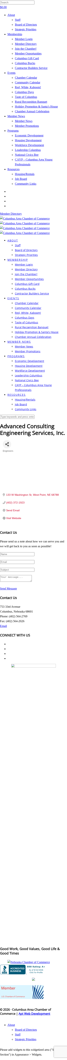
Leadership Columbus (28, 150)
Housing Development (28, 140)
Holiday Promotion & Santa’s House (36, 106)
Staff (17, 19)
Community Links (25, 183)
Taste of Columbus (26, 96)
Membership (14, 34)
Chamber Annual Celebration (32, 111)
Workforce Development (29, 145)
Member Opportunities (28, 53)
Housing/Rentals (24, 174)
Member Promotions (27, 125)
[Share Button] (7, 444)
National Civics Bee (27, 154)
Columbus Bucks (25, 63)
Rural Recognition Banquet (31, 101)
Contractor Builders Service (31, 68)
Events (11, 72)
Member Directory (26, 43)
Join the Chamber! (25, 48)
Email (3, 626)
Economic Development (29, 135)
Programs (13, 130)
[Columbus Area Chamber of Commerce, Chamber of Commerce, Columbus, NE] (23, 969)
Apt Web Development (34, 1014)
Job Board (21, 178)
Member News (16, 116)
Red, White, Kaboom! (28, 87)
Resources (13, 169)
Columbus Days (24, 92)
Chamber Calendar (26, 77)
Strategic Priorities (25, 29)
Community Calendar (27, 82)
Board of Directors (26, 24)
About (11, 15)
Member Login (24, 39)
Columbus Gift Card (27, 58)
